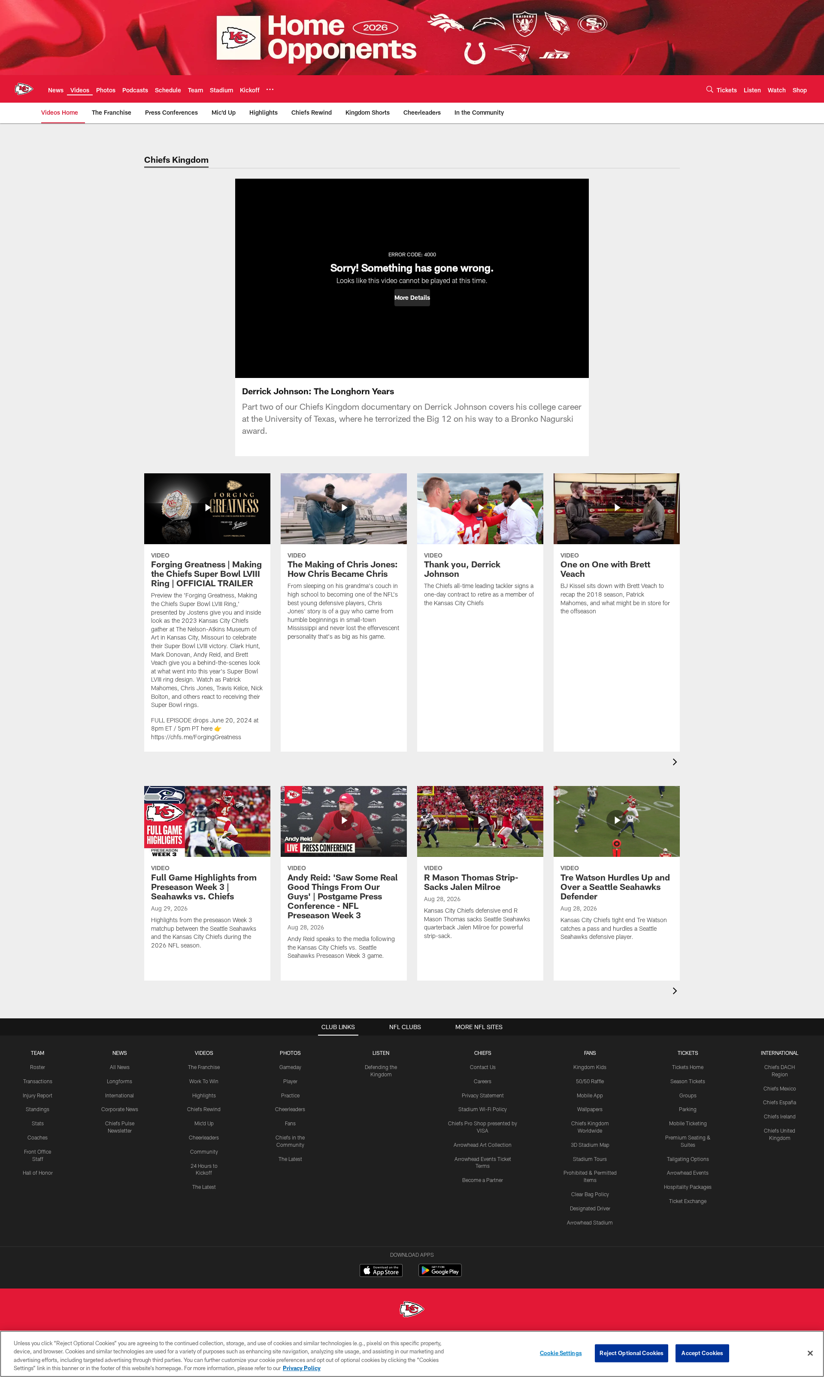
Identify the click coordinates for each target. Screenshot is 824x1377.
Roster (37, 1067)
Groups (688, 1095)
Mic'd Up (204, 1123)
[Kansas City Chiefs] (412, 1310)
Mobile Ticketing (688, 1123)
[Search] (709, 89)
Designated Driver (590, 1208)
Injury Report (37, 1095)
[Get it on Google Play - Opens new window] (440, 1274)
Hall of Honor (38, 1173)
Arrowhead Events (688, 1173)
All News (120, 1067)
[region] (412, 1354)
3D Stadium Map (590, 1145)
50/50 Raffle (590, 1081)
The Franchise (204, 1067)
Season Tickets (687, 1081)
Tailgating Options (688, 1159)
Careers (482, 1081)
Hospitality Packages (688, 1187)
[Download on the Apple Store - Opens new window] (381, 1271)
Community (204, 1152)
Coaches (37, 1137)
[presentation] (676, 763)
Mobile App (590, 1095)
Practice (290, 1095)
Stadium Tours (590, 1159)
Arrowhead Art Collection (483, 1145)
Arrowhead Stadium (590, 1222)
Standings (37, 1109)
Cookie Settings (561, 1353)
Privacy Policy (302, 1368)
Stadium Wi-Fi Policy (482, 1109)
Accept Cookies (702, 1353)
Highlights (204, 1095)
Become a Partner (482, 1180)
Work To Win (203, 1081)
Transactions (37, 1081)
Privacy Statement (483, 1095)
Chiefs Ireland (780, 1116)
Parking (688, 1109)
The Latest (204, 1187)
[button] (412, 297)
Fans (290, 1123)
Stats (38, 1123)
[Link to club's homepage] (24, 89)
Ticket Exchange (687, 1201)
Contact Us (483, 1067)
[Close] (810, 1352)
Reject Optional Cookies (631, 1353)
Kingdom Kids (589, 1067)
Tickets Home (687, 1067)
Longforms (119, 1081)
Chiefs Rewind (204, 1109)
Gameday (290, 1067)
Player (290, 1081)
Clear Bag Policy (590, 1194)
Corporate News (119, 1109)
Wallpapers (590, 1109)
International (119, 1095)
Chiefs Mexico (779, 1088)
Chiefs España (779, 1102)
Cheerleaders (204, 1137)
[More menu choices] (270, 89)
